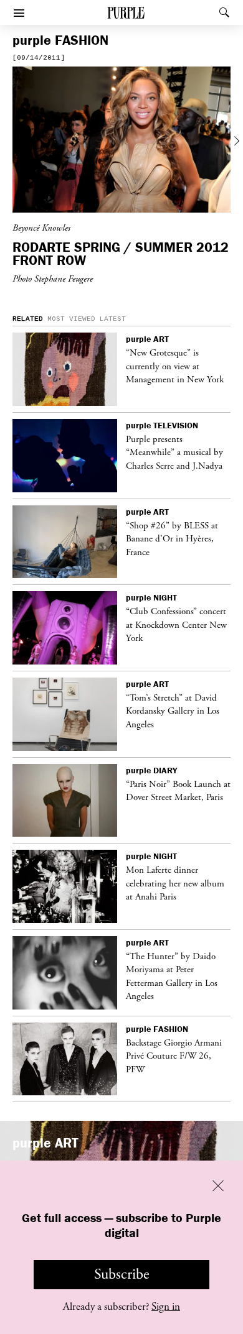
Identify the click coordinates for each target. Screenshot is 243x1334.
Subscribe (122, 1274)
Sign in (165, 1306)
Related (27, 319)
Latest (113, 319)
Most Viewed (71, 319)
